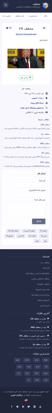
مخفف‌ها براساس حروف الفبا (37, 273)
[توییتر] (29, 406)
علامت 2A (32, 236)
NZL (27, 373)
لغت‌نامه (46, 268)
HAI (45, 380)
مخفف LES (34, 318)
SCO (19, 367)
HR (46, 367)
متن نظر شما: (39, 199)
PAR (37, 380)
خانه (45, 16)
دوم (45, 241)
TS (29, 380)
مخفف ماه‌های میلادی (40, 279)
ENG (45, 373)
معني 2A (44, 236)
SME (45, 360)
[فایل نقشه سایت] (40, 406)
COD (36, 373)
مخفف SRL (23, 336)
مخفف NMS (35, 327)
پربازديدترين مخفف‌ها (40, 295)
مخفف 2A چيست (29, 231)
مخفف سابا (26, 136)
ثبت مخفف (19, 16)
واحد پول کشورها (42, 289)
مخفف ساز (45, 262)
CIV (18, 373)
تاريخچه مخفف (43, 300)
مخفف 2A (43, 231)
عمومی (34, 98)
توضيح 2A (9, 236)
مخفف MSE (26, 145)
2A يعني (21, 236)
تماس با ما (7, 16)
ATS (37, 367)
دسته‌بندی (33, 16)
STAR (27, 360)
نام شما (42, 180)
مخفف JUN (26, 126)
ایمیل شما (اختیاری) (37, 190)
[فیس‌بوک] (12, 406)
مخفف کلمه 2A (13, 231)
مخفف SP (26, 155)
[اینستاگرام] (23, 406)
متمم (37, 241)
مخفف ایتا (37, 344)
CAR (36, 360)
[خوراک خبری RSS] (35, 406)
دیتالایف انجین (17, 395)
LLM (28, 367)
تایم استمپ (44, 305)
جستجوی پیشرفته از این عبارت (32, 108)
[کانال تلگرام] (17, 406)
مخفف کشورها (43, 284)
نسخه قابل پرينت (37, 103)
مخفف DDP (26, 164)
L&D (17, 360)
